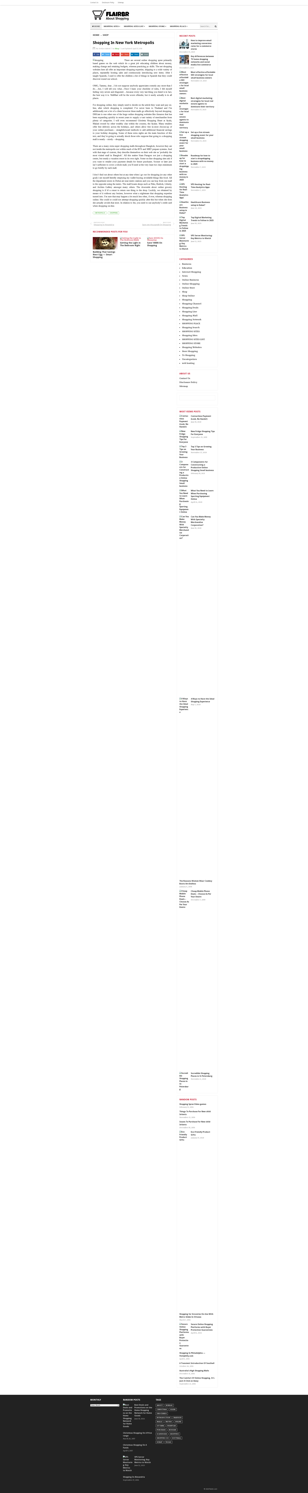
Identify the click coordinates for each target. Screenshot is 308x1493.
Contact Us (94, 2)
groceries (162, 1413)
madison (177, 1417)
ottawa (160, 1426)
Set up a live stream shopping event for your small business (202, 135)
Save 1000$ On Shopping (154, 244)
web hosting (188, 363)
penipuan (171, 1426)
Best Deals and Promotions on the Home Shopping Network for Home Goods (143, 1410)
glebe (173, 1409)
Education (187, 268)
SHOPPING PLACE (178, 26)
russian (172, 1430)
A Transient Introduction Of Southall (196, 1363)
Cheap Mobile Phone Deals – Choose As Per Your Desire (201, 894)
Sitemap (121, 2)
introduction (163, 1417)
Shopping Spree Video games (192, 1104)
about (160, 1405)
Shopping (187, 299)
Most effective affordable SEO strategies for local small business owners (203, 75)
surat (159, 1442)
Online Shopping (191, 284)
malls (159, 1422)
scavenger (162, 1434)
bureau (169, 1405)
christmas (162, 1409)
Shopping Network (191, 319)
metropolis (100, 213)
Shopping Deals (190, 307)
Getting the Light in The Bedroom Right (130, 244)
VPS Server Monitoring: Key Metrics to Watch (142, 1460)
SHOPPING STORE (157, 26)
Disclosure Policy (108, 2)
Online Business (190, 280)
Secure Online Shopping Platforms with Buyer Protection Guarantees (202, 1327)
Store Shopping (190, 351)
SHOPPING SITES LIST (133, 26)
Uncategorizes (189, 359)
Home (97, 26)
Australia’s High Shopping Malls (194, 1371)
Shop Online (188, 296)
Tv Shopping (188, 355)
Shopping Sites (189, 335)
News (185, 276)
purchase (161, 1430)
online (178, 1422)
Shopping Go (163, 1438)
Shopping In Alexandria (134, 1477)
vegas (168, 1442)
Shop (106, 35)
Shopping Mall (190, 315)
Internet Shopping (191, 272)
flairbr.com (213, 1489)
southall (176, 1438)
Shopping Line (189, 311)
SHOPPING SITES (111, 26)
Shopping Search (191, 327)
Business (186, 264)
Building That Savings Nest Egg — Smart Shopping (104, 254)
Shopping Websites (192, 347)
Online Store (188, 288)
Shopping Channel (191, 303)
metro (169, 1422)
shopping (114, 213)
